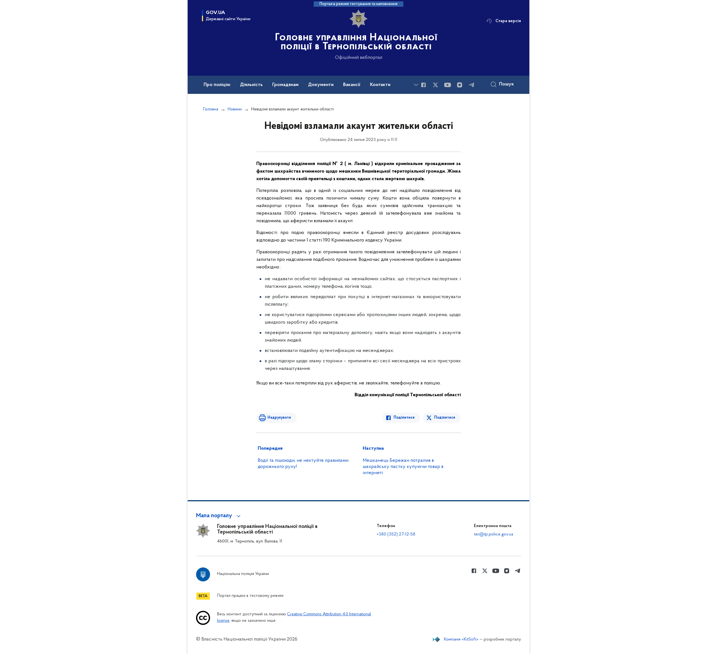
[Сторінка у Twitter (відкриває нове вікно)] (435, 85)
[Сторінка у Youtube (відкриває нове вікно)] (447, 85)
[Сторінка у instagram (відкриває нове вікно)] (459, 85)
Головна (210, 109)
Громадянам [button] (285, 84)
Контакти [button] (380, 84)
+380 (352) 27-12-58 (396, 534)
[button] (219, 515)
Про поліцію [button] (217, 84)
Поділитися (404, 418)
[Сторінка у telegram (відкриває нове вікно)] (471, 85)
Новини (235, 109)
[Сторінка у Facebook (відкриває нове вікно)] (423, 85)
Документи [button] (321, 84)
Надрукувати (279, 418)
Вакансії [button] (351, 84)
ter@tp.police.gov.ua (493, 534)
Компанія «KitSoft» (461, 639)
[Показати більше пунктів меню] (416, 85)
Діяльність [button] (251, 84)
